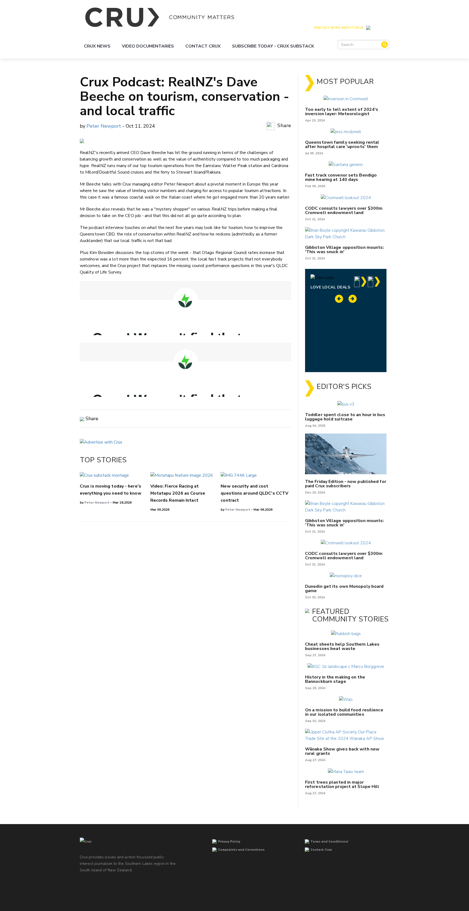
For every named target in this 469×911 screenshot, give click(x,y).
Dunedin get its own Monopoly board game (344, 588)
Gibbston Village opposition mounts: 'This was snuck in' (344, 249)
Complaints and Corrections (241, 850)
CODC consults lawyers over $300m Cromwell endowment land (343, 210)
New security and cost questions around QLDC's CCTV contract (254, 493)
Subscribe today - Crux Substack (273, 46)
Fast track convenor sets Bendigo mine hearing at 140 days (341, 177)
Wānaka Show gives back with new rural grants (342, 751)
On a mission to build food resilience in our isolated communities (344, 712)
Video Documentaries (148, 46)
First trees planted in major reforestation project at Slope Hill (342, 784)
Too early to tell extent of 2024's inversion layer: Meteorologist (341, 111)
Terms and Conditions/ (329, 842)
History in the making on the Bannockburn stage (335, 679)
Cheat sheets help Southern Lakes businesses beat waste (342, 646)
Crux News (97, 46)
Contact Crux (203, 46)
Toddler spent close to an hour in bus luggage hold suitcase (345, 417)
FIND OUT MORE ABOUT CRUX (338, 28)
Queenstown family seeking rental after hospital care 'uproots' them (342, 144)
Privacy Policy (229, 842)
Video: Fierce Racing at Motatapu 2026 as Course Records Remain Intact (177, 493)
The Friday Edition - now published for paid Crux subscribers (345, 483)
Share (283, 125)
